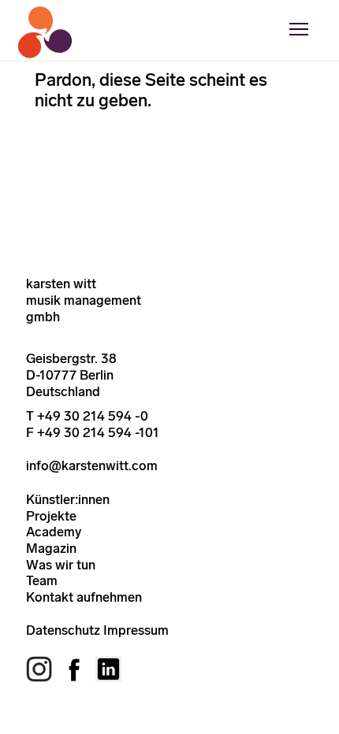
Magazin (51, 548)
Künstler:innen (68, 499)
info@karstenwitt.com (92, 465)
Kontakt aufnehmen (84, 597)
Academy (53, 531)
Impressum (136, 630)
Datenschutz (63, 630)
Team (42, 580)
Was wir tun (60, 565)
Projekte (51, 516)
